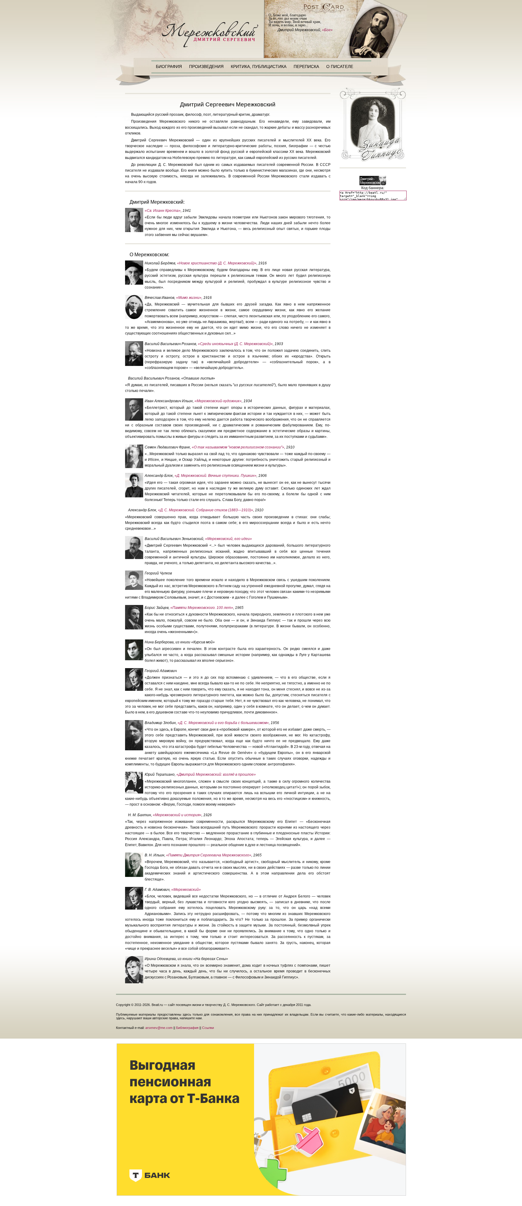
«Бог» (327, 30)
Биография (169, 66)
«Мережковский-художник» (218, 401)
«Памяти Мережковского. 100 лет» (201, 608)
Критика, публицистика (258, 66)
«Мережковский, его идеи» (228, 539)
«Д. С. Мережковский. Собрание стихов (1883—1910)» (205, 510)
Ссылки (208, 1028)
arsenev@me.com (158, 1028)
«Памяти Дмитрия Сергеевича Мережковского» (208, 855)
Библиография (187, 1028)
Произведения (206, 66)
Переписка (306, 66)
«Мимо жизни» (188, 298)
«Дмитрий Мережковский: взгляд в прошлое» (216, 774)
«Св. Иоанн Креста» (163, 211)
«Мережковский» (186, 890)
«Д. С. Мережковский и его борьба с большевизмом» (223, 723)
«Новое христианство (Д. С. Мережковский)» (216, 263)
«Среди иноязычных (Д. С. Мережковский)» (235, 344)
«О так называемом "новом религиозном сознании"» (238, 447)
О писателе (339, 66)
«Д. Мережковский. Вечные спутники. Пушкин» (215, 476)
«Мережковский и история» (177, 815)
